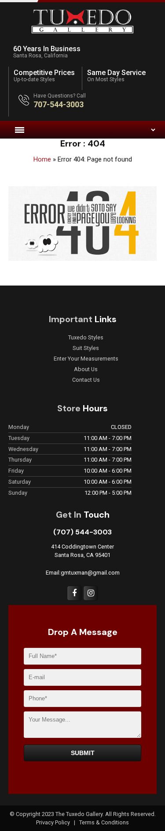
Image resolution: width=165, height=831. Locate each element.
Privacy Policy (53, 822)
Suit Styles (86, 348)
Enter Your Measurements (86, 359)
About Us (86, 369)
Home (42, 159)
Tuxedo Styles (85, 338)
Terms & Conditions (104, 822)
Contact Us (86, 380)
